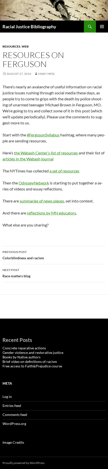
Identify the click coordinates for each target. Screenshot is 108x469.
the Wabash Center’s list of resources (46, 152)
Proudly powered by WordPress (23, 463)
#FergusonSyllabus (43, 134)
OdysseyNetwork (34, 182)
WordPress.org (14, 423)
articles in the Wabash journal (28, 158)
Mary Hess (46, 74)
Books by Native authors (21, 357)
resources (11, 46)
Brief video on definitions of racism (30, 361)
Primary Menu (102, 27)
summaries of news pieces (42, 200)
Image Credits (13, 442)
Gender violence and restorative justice (33, 352)
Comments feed (15, 414)
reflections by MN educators (51, 212)
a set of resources (64, 170)
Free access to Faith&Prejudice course (32, 366)
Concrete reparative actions (24, 348)
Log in (7, 396)
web (25, 46)
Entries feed (12, 405)
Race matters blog (16, 273)
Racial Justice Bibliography (29, 26)
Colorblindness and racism (23, 255)
